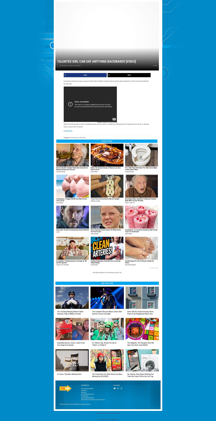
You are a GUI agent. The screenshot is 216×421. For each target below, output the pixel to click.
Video (77, 137)
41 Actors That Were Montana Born (69, 374)
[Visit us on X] (122, 388)
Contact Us (84, 390)
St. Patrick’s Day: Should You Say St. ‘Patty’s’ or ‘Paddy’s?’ (104, 344)
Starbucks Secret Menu (87, 388)
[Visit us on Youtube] (115, 388)
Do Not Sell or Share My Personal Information (93, 399)
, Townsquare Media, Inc (73, 404)
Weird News (83, 137)
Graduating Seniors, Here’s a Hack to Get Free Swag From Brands (71, 344)
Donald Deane (64, 65)
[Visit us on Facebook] (118, 388)
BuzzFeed (69, 131)
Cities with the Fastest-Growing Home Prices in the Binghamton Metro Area (140, 313)
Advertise (83, 392)
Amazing (73, 137)
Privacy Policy (84, 396)
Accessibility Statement (87, 394)
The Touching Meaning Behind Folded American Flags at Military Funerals (70, 313)
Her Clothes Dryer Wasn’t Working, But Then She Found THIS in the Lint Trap (140, 375)
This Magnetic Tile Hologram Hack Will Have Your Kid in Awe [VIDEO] (140, 344)
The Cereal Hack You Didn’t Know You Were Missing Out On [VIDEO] (107, 375)
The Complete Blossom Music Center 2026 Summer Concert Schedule (107, 313)
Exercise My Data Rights (87, 398)
